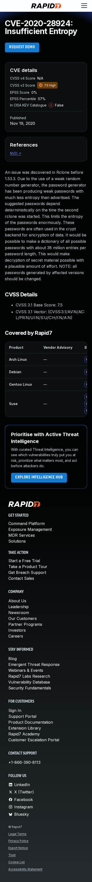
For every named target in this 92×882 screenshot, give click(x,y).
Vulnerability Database (29, 682)
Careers (15, 636)
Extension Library (24, 728)
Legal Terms (17, 834)
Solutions (17, 541)
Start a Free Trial (24, 560)
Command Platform (26, 523)
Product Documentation (30, 722)
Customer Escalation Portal (33, 739)
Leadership (18, 606)
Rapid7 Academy (24, 733)
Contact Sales (21, 578)
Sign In (14, 710)
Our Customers (22, 618)
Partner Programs (25, 624)
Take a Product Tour (27, 566)
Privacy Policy (18, 841)
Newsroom (18, 612)
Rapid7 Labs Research (29, 676)
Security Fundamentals (29, 687)
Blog (12, 658)
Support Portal (22, 716)
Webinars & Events (25, 670)
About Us (17, 600)
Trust (12, 855)
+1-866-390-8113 (24, 762)
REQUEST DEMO (22, 47)
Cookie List (16, 862)
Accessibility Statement (25, 869)
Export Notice (18, 848)
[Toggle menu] (84, 5)
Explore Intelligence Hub (39, 477)
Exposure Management (30, 529)
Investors (17, 630)
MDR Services (21, 535)
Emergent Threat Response (34, 664)
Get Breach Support (27, 572)
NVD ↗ (15, 153)
